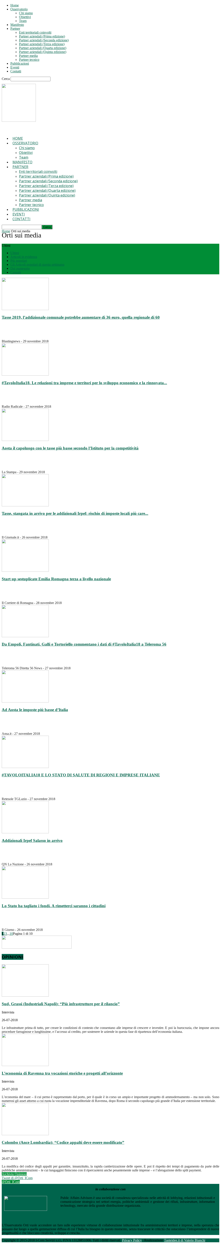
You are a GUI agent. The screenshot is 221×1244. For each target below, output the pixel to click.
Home (14, 5)
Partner (15, 28)
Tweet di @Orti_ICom (17, 1178)
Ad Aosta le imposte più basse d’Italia (35, 709)
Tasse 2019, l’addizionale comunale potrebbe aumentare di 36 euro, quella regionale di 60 (81, 317)
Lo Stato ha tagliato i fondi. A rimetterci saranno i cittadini (54, 906)
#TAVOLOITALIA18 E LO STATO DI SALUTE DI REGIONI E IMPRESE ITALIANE (81, 775)
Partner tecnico (29, 59)
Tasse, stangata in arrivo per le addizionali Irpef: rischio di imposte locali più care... (75, 513)
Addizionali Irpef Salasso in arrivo (32, 840)
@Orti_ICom (11, 1182)
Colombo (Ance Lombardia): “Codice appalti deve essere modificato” (63, 1142)
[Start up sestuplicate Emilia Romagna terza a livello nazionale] (25, 570)
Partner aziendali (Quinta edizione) (42, 52)
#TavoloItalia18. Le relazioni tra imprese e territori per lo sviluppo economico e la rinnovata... (84, 383)
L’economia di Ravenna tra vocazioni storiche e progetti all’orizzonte (62, 1073)
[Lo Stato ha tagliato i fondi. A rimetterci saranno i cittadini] (25, 897)
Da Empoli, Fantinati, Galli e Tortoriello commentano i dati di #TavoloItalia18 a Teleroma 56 (84, 644)
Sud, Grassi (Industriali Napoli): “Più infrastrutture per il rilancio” (61, 1004)
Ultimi (14, 253)
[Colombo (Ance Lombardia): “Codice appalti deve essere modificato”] (25, 1134)
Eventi (14, 67)
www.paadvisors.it (154, 1205)
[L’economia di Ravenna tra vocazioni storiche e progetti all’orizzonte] (25, 1065)
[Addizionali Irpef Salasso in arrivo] (25, 832)
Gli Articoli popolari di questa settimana (37, 264)
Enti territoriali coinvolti (35, 32)
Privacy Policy (132, 1240)
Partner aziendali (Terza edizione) (42, 44)
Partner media (28, 56)
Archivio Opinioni (14, 1174)
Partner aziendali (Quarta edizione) (42, 48)
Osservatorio (19, 9)
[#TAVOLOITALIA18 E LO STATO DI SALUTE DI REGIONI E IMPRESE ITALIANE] (25, 767)
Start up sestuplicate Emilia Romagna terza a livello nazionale (56, 579)
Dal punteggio (20, 268)
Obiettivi (25, 17)
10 (11, 933)
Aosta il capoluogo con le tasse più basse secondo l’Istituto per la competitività (70, 448)
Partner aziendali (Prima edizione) (42, 36)
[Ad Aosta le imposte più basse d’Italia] (25, 701)
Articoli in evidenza (23, 257)
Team (23, 21)
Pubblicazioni (19, 63)
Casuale (15, 272)
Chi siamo (26, 13)
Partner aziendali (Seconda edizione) (44, 40)
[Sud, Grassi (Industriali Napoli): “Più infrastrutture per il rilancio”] (25, 995)
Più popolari (18, 260)
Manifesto (17, 25)
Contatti (15, 71)
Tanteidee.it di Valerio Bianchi (184, 1240)
